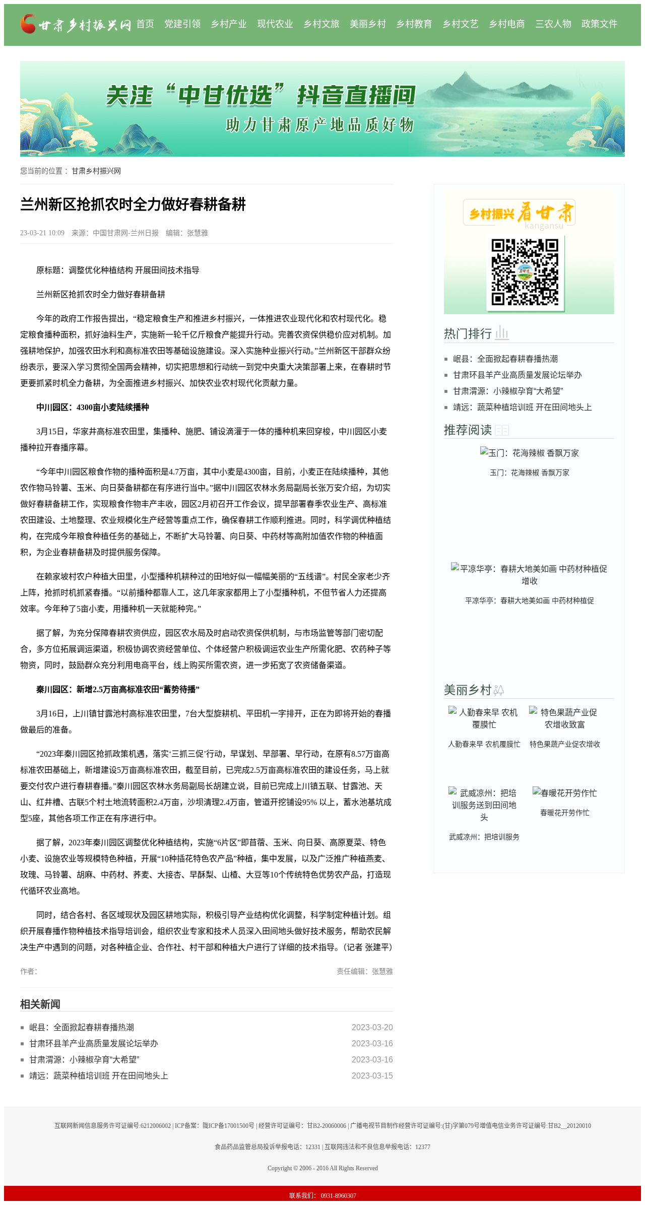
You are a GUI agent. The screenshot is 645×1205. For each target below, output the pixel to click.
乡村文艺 (460, 24)
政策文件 (600, 24)
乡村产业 (229, 24)
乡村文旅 (321, 24)
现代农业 (275, 24)
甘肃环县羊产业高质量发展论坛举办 (93, 1043)
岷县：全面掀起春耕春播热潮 (81, 1027)
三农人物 (553, 24)
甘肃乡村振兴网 (96, 171)
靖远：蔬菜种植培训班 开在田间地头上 (98, 1076)
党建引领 (182, 24)
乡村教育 (414, 24)
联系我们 (301, 1195)
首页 (145, 24)
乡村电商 (507, 24)
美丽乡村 (368, 24)
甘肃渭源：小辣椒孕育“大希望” (84, 1059)
